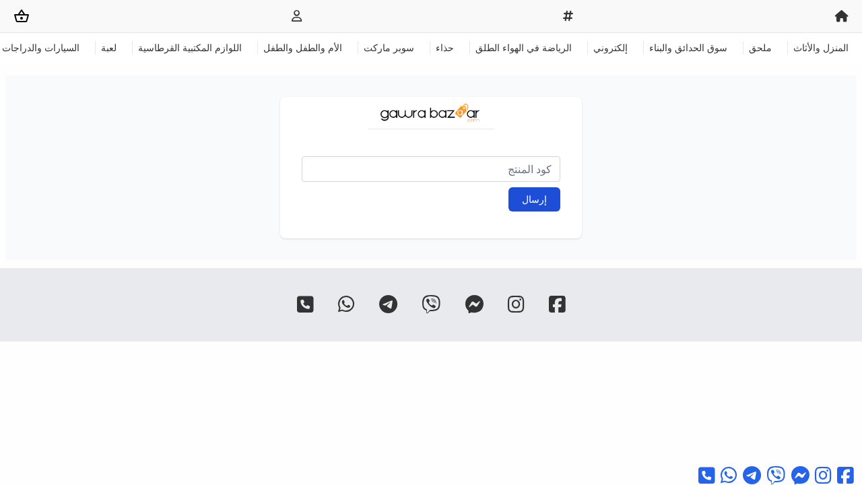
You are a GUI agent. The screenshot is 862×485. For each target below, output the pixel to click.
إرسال (534, 199)
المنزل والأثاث (821, 47)
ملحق (760, 47)
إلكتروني (610, 47)
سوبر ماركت (389, 47)
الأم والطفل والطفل (302, 47)
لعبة (109, 47)
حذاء (445, 47)
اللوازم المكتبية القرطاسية (190, 47)
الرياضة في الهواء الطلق (523, 47)
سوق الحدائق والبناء (688, 47)
